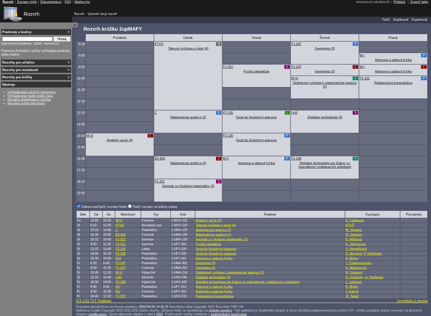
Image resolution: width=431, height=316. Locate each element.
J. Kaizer (351, 291)
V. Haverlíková (356, 249)
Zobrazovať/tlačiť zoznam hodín (104, 207)
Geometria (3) (325, 48)
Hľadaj (62, 39)
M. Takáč (352, 296)
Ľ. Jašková (353, 282)
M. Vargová (353, 230)
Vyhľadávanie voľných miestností (31, 92)
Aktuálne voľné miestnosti (26, 103)
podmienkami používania (229, 314)
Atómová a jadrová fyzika (393, 60)
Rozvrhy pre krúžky (17, 77)
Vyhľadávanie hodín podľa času (30, 96)
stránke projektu (220, 310)
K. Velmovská (355, 244)
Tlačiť (386, 19)
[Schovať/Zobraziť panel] (75, 25)
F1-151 (228, 67)
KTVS (159, 44)
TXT (93, 301)
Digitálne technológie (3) (325, 117)
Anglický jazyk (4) (120, 140)
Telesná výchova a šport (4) (188, 48)
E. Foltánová (354, 220)
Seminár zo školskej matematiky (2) (188, 186)
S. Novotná (353, 253)
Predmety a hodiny (16, 32)
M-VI (294, 78)
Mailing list (82, 2)
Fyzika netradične (256, 71)
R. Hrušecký (354, 277)
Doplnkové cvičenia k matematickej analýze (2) (325, 84)
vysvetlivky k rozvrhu (412, 301)
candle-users (97, 314)
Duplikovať (401, 19)
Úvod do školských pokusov (256, 117)
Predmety (104, 301)
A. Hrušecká (374, 277)
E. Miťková (353, 239)
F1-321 (365, 78)
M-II (226, 158)
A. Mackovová (355, 268)
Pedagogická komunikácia (393, 83)
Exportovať (420, 19)
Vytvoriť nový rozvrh (102, 14)
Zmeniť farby (419, 2)
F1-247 (296, 44)
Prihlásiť (400, 2)
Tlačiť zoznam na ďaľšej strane (154, 207)
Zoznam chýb (27, 2)
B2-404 (160, 158)
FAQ (159, 314)
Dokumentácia (50, 2)
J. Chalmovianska (358, 263)
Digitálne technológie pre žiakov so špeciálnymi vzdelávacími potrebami (325, 165)
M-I (362, 55)
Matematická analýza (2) (188, 117)
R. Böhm (351, 258)
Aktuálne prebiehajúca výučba (29, 99)
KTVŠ (349, 225)
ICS (79, 301)
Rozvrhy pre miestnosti (20, 70)
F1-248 (296, 158)
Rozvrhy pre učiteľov (18, 62)
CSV (86, 301)
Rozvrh (31, 14)
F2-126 (228, 113)
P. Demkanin (373, 253)
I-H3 (294, 113)
